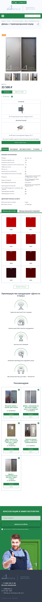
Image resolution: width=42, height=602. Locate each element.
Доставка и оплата (25, 149)
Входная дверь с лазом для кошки (11, 406)
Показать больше (21, 287)
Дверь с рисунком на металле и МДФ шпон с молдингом (31, 407)
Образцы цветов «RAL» (9, 211)
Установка (36, 149)
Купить (11, 416)
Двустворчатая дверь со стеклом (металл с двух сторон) (11, 441)
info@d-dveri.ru (8, 588)
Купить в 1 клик (19, 92)
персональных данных (22, 529)
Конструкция (14, 149)
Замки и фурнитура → (21, 142)
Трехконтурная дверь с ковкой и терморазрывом (30, 440)
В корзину (7, 92)
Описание (5, 149)
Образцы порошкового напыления (29, 211)
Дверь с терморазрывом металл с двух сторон (11, 476)
